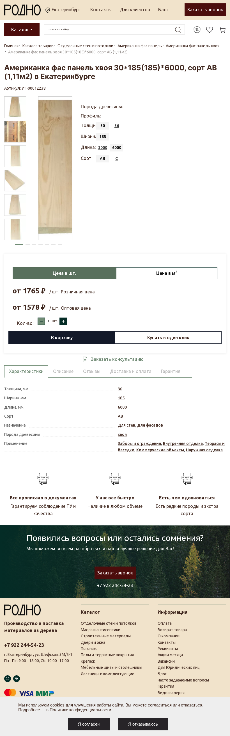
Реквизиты (168, 648)
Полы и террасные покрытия (107, 655)
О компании (169, 636)
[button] (19, 244)
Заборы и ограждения (139, 443)
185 (121, 398)
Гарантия (166, 686)
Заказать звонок (205, 9)
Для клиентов (135, 9)
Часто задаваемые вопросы (183, 680)
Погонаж (89, 648)
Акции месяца (170, 655)
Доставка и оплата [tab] (130, 371)
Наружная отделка (204, 450)
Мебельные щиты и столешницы (111, 667)
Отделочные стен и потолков (109, 623)
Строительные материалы (106, 636)
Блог (163, 9)
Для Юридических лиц (179, 667)
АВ (120, 416)
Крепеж (88, 661)
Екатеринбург (65, 9)
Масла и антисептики (100, 630)
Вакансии (166, 661)
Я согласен (89, 724)
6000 (122, 407)
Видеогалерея (171, 692)
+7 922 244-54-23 (115, 585)
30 (120, 389)
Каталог (20, 29)
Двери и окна (93, 642)
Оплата (165, 623)
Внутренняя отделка (183, 443)
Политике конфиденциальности (80, 709)
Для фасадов (150, 425)
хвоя (122, 434)
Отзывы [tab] (91, 371)
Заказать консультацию (117, 359)
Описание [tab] (63, 371)
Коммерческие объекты (160, 450)
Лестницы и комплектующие (107, 674)
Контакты (101, 9)
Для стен (126, 425)
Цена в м (166, 273)
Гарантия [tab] (170, 371)
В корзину (62, 337)
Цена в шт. (64, 273)
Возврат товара (172, 630)
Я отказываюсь (143, 724)
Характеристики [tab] (26, 371)
